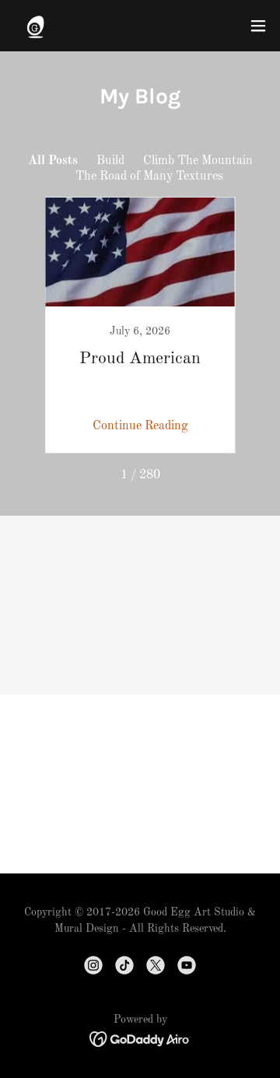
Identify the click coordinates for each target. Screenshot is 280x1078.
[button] (258, 25)
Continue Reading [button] (140, 426)
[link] (35, 25)
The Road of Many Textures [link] (149, 176)
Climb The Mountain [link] (198, 161)
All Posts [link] (53, 161)
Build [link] (110, 161)
